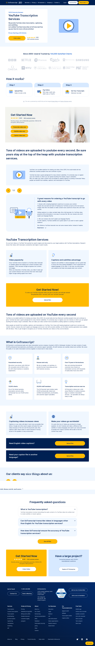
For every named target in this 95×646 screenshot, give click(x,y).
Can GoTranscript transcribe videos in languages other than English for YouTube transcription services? (44, 522)
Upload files (47, 300)
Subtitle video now (19, 131)
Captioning (10, 621)
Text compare (79, 621)
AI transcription (11, 618)
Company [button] (49, 2)
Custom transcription (12, 611)
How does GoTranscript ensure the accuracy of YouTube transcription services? (45, 532)
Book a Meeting (27, 593)
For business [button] (41, 2)
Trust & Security (31, 639)
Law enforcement (52, 618)
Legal (49, 611)
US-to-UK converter (80, 616)
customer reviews (33, 39)
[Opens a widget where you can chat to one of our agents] (89, 643)
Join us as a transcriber (78, 590)
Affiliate (64, 613)
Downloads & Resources (54, 639)
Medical (50, 614)
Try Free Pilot (73, 2)
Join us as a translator (78, 595)
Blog (16, 639)
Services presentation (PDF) (40, 617)
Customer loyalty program (25, 620)
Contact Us (13, 593)
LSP (49, 616)
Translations (10, 623)
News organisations (53, 621)
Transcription (10, 609)
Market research (52, 623)
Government (51, 625)
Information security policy (40, 624)
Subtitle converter (80, 614)
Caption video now (19, 135)
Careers (37, 630)
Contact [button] (56, 2)
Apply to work (65, 611)
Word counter (79, 618)
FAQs (36, 628)
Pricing (23, 609)
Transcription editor (67, 615)
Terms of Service (64, 101)
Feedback (37, 621)
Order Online (26, 569)
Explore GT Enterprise (68, 569)
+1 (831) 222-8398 (25, 589)
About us (37, 609)
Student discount (25, 616)
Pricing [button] (33, 2)
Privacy (22, 639)
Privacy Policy (54, 101)
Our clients (37, 611)
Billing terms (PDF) (25, 614)
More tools (78, 623)
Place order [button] (83, 2)
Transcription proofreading (10, 615)
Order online (17, 38)
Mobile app (78, 609)
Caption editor (65, 618)
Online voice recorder (81, 611)
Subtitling (9, 625)
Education (50, 609)
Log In (64, 2)
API (8, 628)
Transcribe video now (19, 127)
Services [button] (27, 2)
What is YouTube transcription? (34, 509)
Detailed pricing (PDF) (26, 611)
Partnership (38, 614)
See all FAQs (47, 541)
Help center (42, 639)
